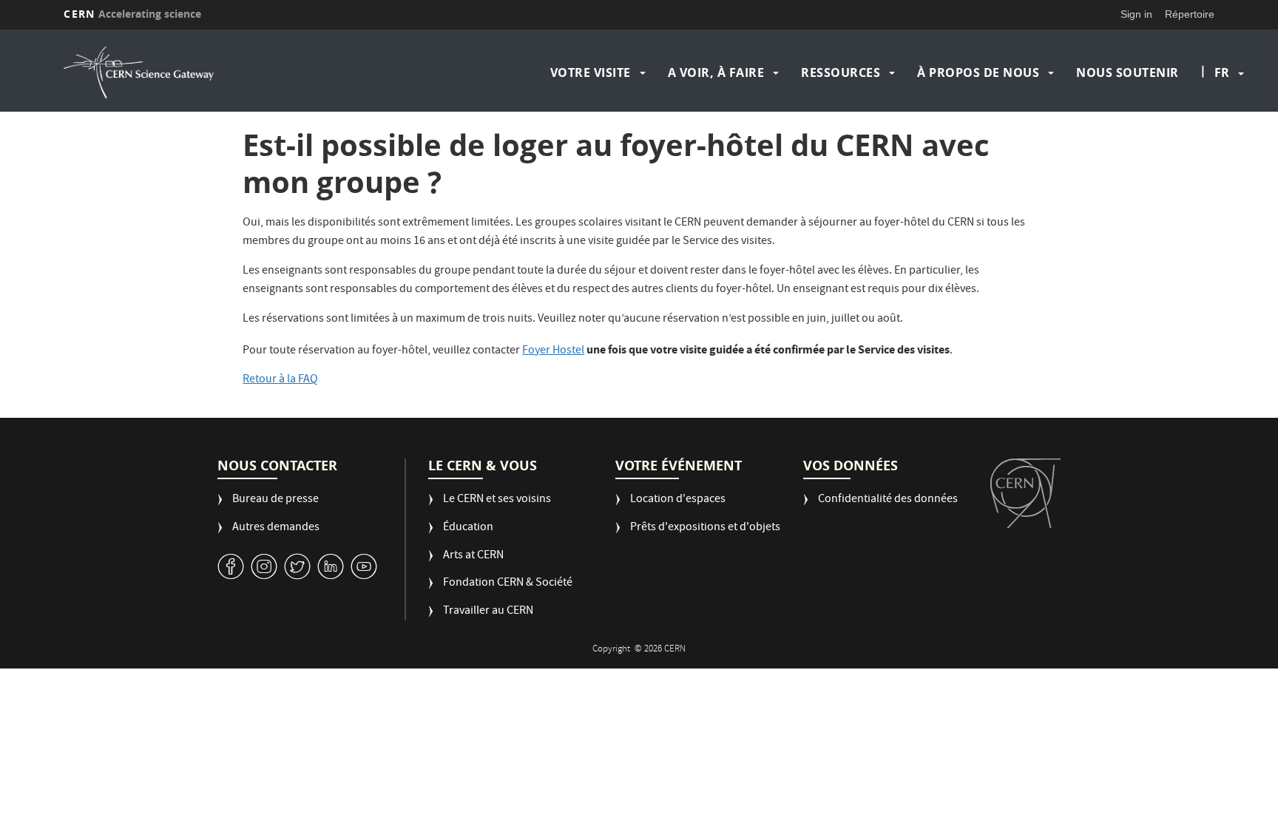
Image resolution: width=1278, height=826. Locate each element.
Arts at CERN (473, 556)
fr (1221, 72)
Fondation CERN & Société (507, 583)
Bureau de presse (275, 500)
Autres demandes (276, 528)
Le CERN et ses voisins (497, 500)
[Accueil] (204, 72)
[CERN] (1025, 493)
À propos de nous (978, 72)
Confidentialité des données (888, 500)
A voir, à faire (716, 72)
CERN (132, 14)
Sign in (1136, 14)
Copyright (612, 650)
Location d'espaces (678, 500)
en (1224, 120)
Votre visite (590, 72)
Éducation (468, 528)
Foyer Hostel (553, 351)
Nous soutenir (1127, 72)
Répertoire (1189, 14)
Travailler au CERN (488, 611)
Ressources (840, 72)
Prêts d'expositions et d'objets (705, 528)
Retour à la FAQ (280, 380)
